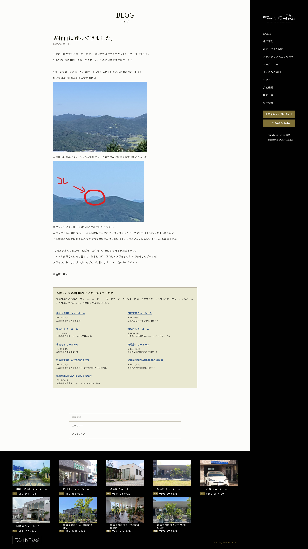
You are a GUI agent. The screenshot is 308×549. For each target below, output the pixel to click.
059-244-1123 (27, 493)
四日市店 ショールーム (140, 313)
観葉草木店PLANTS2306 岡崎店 (145, 360)
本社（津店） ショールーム (70, 313)
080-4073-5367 (122, 530)
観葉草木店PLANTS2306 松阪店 (74, 375)
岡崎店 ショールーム (139, 344)
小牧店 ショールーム (67, 344)
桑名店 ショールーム (67, 328)
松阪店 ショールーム (139, 328)
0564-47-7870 (27, 530)
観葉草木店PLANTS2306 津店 (73, 360)
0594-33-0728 (121, 493)
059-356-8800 (74, 493)
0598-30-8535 (168, 493)
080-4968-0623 (75, 530)
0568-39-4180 (215, 493)
